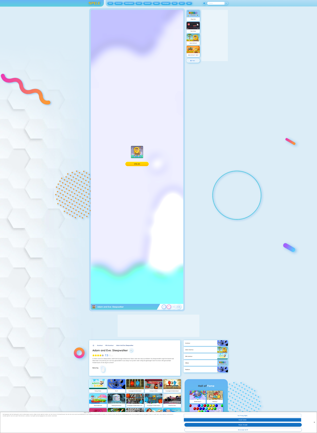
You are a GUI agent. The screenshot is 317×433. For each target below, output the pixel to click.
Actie (110, 3)
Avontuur (118, 3)
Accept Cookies (242, 419)
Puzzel (139, 3)
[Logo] (94, 3)
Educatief (147, 3)
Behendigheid (129, 3)
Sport (181, 3)
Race (174, 3)
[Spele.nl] (93, 345)
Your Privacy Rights (242, 415)
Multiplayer (166, 3)
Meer (189, 3)
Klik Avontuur (109, 345)
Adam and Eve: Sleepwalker (124, 345)
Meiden (156, 3)
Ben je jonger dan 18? (243, 429)
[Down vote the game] (169, 307)
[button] (204, 3)
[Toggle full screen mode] (179, 307)
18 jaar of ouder (242, 425)
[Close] (314, 422)
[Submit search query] (226, 3)
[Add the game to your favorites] (131, 350)
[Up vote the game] (164, 307)
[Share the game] (174, 307)
